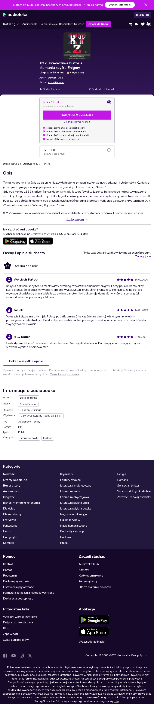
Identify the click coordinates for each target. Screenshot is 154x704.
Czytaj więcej (75, 219)
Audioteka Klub (89, 564)
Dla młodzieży (12, 514)
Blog (6, 628)
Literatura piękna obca (74, 503)
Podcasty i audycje (72, 531)
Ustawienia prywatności (18, 587)
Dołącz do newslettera (18, 622)
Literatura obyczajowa (74, 497)
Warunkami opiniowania (64, 374)
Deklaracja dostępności (18, 598)
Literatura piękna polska (75, 508)
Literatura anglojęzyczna (75, 486)
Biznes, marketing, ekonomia (21, 503)
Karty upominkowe (91, 576)
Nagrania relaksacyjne (74, 514)
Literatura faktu (30, 163)
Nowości (79, 24)
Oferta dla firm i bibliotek (95, 587)
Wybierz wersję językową (20, 617)
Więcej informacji (120, 5)
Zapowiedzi (10, 634)
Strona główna (11, 163)
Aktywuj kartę (88, 581)
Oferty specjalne (15, 480)
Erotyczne (9, 520)
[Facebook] (5, 655)
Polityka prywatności (16, 581)
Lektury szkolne (70, 480)
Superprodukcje (48, 24)
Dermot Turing (55, 77)
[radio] (77, 104)
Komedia (8, 543)
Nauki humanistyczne (73, 526)
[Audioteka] (15, 15)
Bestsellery (66, 24)
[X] (30, 655)
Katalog (9, 24)
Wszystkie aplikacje (92, 642)
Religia (121, 474)
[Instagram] (22, 655)
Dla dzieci (9, 508)
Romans (122, 480)
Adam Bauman (56, 82)
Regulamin (10, 576)
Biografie (9, 497)
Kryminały (66, 474)
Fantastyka (10, 526)
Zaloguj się (142, 15)
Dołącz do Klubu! (98, 24)
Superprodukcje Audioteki (134, 491)
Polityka (65, 537)
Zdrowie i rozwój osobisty (134, 497)
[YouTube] (13, 655)
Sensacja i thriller (128, 486)
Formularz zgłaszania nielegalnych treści (28, 593)
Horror (7, 531)
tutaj (116, 701)
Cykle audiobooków (16, 640)
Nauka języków (70, 520)
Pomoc (7, 570)
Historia (46, 163)
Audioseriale (29, 24)
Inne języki (10, 537)
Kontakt (8, 564)
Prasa (64, 543)
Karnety (84, 570)
